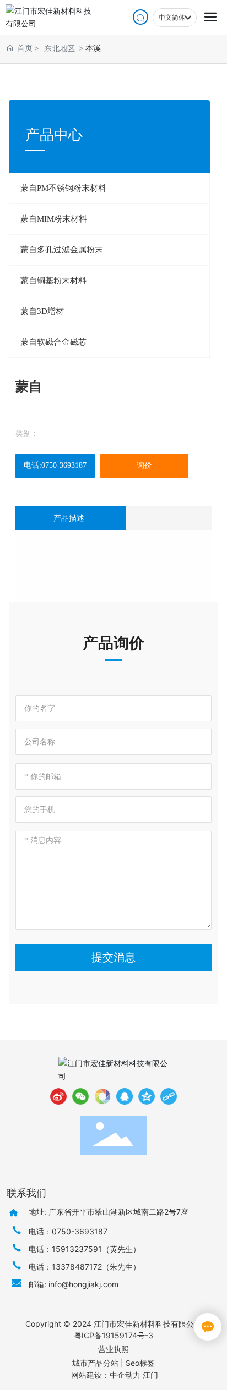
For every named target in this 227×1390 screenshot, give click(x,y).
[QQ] (124, 1096)
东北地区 (59, 48)
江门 (150, 1375)
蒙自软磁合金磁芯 (53, 342)
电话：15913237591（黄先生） (84, 1249)
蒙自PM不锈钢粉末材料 (63, 188)
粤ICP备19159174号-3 (113, 1335)
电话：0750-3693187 (68, 1231)
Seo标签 (140, 1362)
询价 (144, 465)
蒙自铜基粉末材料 (53, 280)
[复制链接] (168, 1096)
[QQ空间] (146, 1096)
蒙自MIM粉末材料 (53, 218)
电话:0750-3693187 (55, 465)
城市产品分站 (95, 1362)
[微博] (58, 1096)
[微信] (80, 1096)
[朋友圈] (102, 1096)
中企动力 (125, 1375)
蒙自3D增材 (42, 311)
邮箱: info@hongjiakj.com (73, 1284)
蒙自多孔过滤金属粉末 (61, 249)
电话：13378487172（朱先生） (84, 1266)
